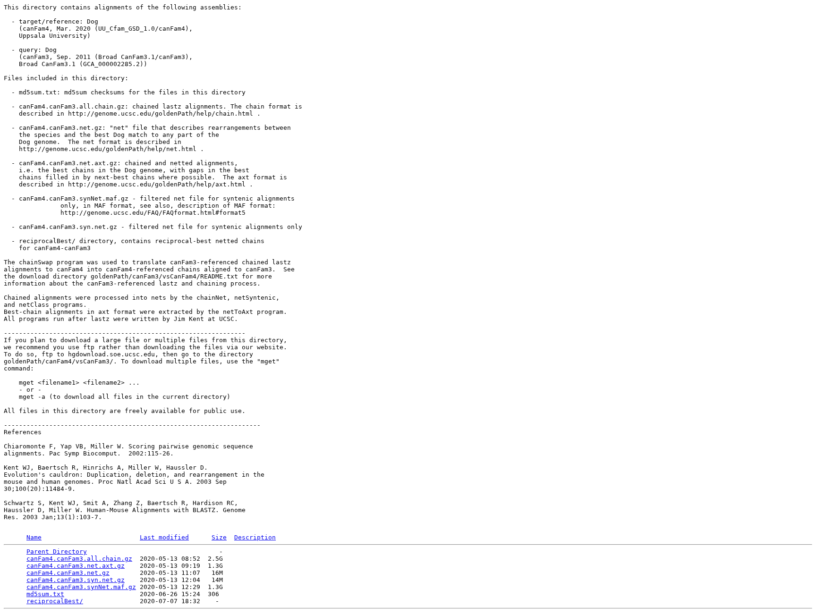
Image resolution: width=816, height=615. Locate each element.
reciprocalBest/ (54, 601)
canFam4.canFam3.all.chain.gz (79, 558)
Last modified (164, 537)
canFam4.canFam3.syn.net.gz (75, 579)
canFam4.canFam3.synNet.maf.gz (81, 586)
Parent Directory (56, 551)
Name (34, 537)
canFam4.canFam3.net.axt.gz (75, 565)
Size (219, 537)
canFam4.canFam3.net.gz (68, 572)
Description (255, 537)
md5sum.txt (45, 594)
